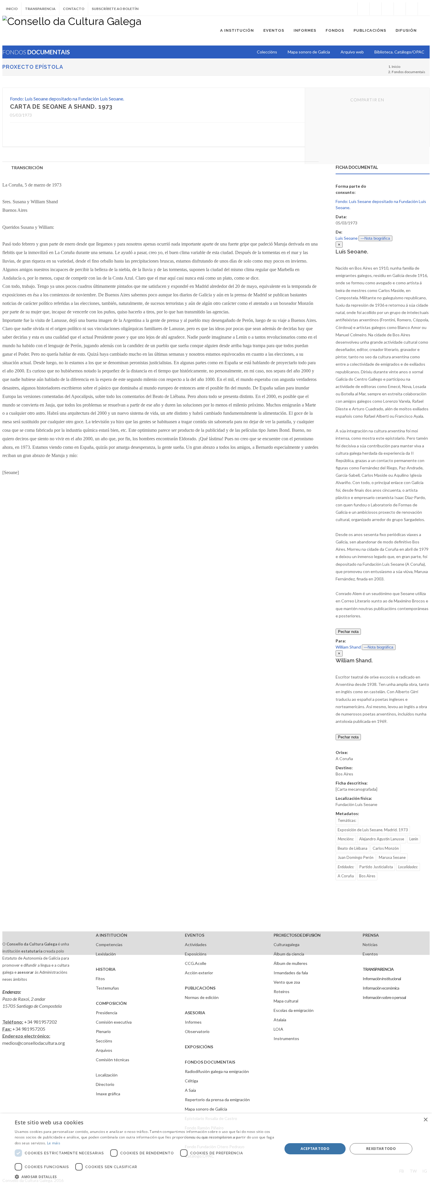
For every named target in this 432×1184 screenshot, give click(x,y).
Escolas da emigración (294, 1010)
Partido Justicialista (376, 866)
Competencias (109, 944)
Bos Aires (367, 876)
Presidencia (106, 1012)
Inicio (12, 8)
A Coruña (346, 876)
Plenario (103, 1031)
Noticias (370, 944)
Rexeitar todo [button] (381, 1148)
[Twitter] (375, 8)
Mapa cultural (286, 1000)
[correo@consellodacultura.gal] (424, 8)
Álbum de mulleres (290, 963)
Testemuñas (107, 987)
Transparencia (40, 8)
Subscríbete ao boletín (115, 8)
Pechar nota (348, 631)
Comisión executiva (114, 1022)
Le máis (53, 1143)
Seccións (104, 1040)
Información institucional (382, 978)
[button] (144, 1177)
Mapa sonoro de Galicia (206, 1108)
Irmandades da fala (291, 972)
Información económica (381, 987)
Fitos (100, 978)
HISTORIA (105, 969)
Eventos (370, 953)
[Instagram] (351, 8)
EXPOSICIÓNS (199, 1046)
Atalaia (280, 1019)
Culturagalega (286, 944)
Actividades (196, 944)
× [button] (425, 1120)
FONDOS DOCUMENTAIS (210, 1061)
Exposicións (196, 953)
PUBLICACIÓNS (200, 987)
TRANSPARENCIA (378, 969)
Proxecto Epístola (32, 67)
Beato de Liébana (352, 848)
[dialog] (216, 1149)
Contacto (73, 8)
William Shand (348, 646)
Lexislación (106, 953)
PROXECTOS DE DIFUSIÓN (297, 935)
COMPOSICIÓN (111, 1003)
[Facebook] (363, 8)
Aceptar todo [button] (315, 1148)
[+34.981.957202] (412, 8)
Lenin (413, 839)
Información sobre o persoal (384, 997)
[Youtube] (400, 8)
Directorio (105, 1084)
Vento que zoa (287, 982)
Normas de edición (202, 997)
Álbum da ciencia (289, 953)
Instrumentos (286, 1038)
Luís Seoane (347, 238)
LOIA (278, 1029)
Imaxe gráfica (108, 1093)
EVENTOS (194, 935)
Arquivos (104, 1050)
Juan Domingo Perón (356, 857)
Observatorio (197, 1031)
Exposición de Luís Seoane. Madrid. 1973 (373, 829)
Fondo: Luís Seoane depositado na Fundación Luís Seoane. (67, 98)
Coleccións (267, 51)
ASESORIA (195, 1012)
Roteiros (281, 991)
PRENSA (371, 935)
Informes (193, 1022)
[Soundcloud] (388, 8)
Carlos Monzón (386, 848)
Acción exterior (199, 972)
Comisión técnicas (112, 1059)
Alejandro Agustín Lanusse (381, 839)
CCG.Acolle (195, 963)
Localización (107, 1074)
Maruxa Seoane (392, 857)
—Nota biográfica (375, 238)
